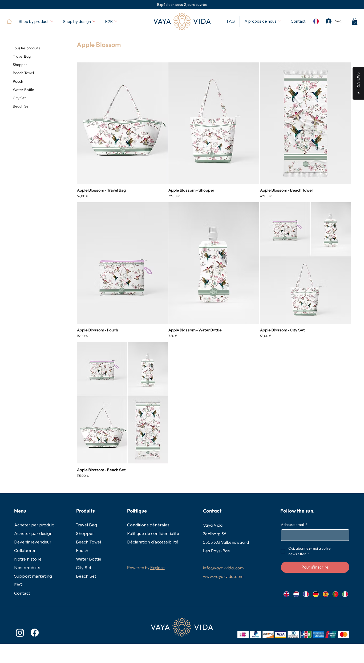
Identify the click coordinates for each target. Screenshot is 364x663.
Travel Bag (86, 524)
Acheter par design (33, 533)
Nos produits (27, 567)
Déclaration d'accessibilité (152, 542)
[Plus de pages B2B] (115, 21)
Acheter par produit (34, 524)
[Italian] (345, 594)
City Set (83, 567)
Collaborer (24, 550)
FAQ (18, 584)
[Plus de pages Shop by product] (51, 21)
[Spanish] (325, 594)
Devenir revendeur (32, 542)
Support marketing (33, 576)
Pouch (82, 550)
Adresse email (294, 524)
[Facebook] (34, 632)
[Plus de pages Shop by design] (93, 21)
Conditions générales (148, 524)
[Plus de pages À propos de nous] (279, 21)
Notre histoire (28, 559)
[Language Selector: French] (315, 21)
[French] (306, 594)
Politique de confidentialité (153, 533)
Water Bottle (88, 559)
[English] (286, 594)
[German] (316, 594)
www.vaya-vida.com (223, 576)
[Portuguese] (335, 594)
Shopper (85, 533)
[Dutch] (296, 594)
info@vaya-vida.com (223, 567)
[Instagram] (20, 632)
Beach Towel (88, 542)
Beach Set (86, 576)
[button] (355, 21)
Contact (22, 593)
